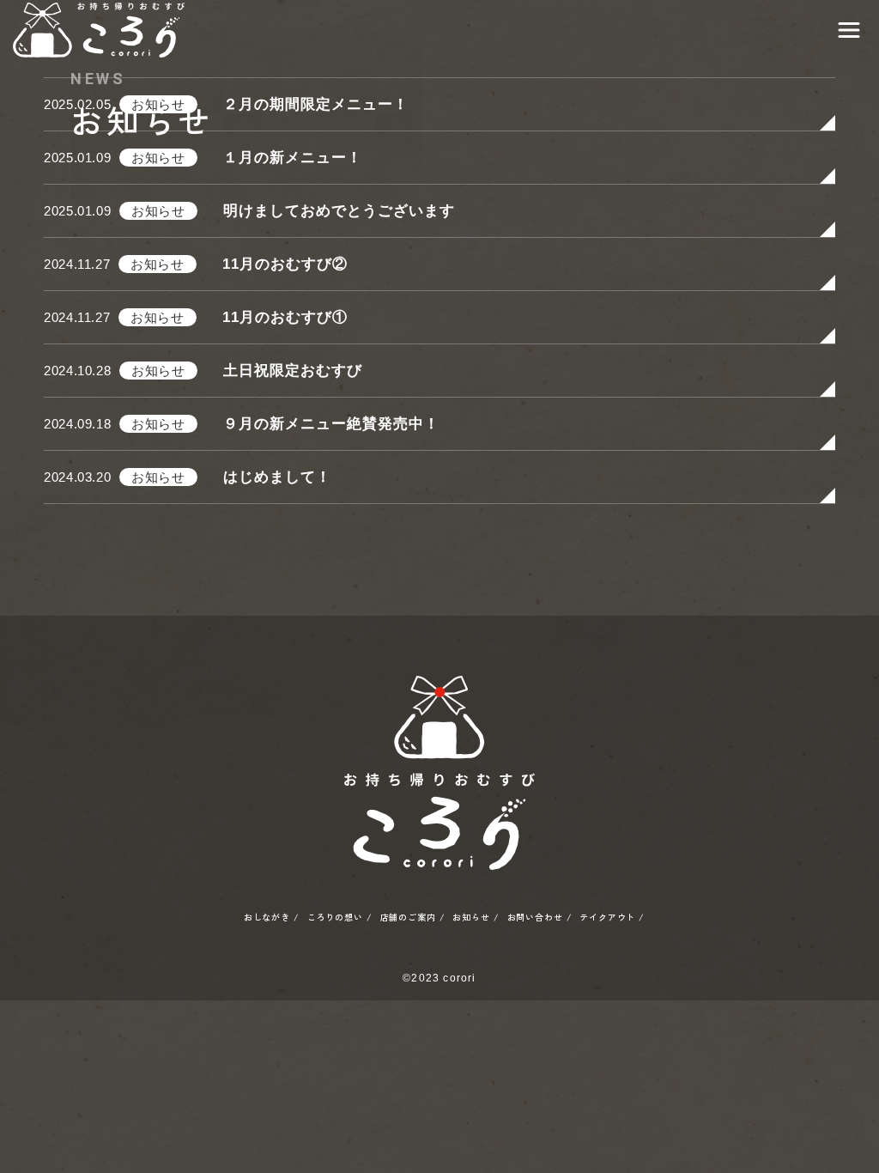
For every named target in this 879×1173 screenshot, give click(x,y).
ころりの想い (335, 917)
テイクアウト (607, 917)
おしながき (267, 917)
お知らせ (470, 917)
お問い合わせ (535, 917)
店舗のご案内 (408, 917)
